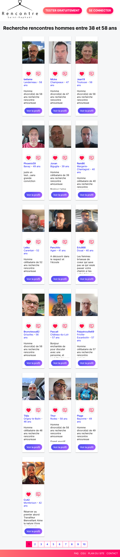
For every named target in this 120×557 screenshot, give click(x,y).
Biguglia (54, 166)
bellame (28, 79)
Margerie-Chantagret (83, 168)
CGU (83, 553)
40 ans (89, 250)
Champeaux (57, 82)
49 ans (36, 166)
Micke (53, 79)
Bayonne (81, 418)
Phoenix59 (30, 163)
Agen (53, 250)
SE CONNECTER (100, 10)
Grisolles (28, 334)
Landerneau (30, 82)
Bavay (27, 166)
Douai (80, 250)
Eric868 (81, 247)
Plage (80, 415)
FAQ (76, 553)
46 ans (27, 421)
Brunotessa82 (32, 331)
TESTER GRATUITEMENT (62, 10)
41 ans (62, 250)
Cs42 (27, 499)
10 (84, 544)
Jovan (53, 163)
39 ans (65, 166)
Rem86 (81, 163)
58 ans (63, 418)
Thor (53, 415)
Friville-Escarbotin (83, 336)
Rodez (53, 418)
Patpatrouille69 (85, 331)
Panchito (55, 247)
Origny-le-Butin (32, 418)
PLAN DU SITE (96, 553)
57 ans (55, 337)
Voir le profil (33, 110)
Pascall (54, 331)
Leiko (27, 247)
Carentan (29, 250)
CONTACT (112, 553)
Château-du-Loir (59, 334)
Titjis (26, 415)
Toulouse (82, 82)
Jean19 (81, 79)
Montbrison (30, 502)
